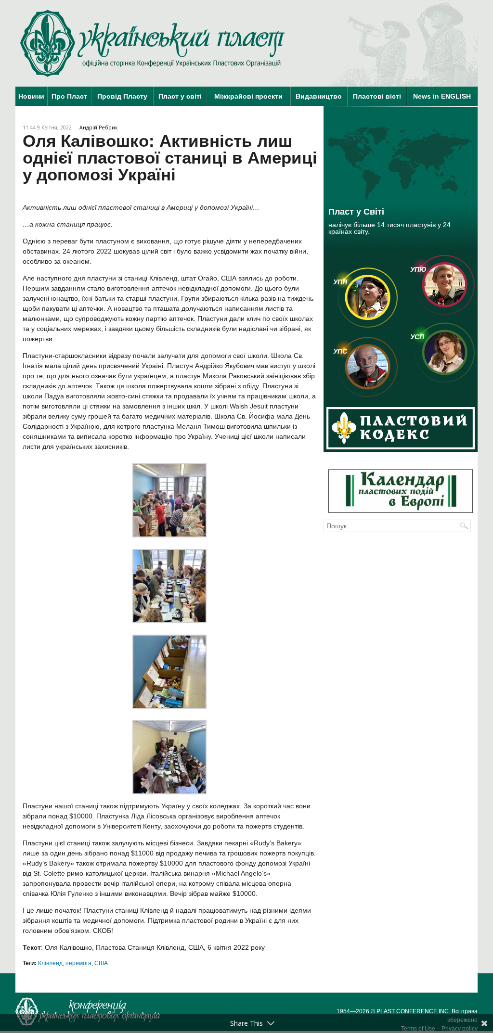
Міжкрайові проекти (248, 96)
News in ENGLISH (442, 96)
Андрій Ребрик (98, 127)
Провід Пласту (122, 96)
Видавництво (319, 96)
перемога (78, 963)
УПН (340, 282)
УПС (340, 351)
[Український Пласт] (152, 43)
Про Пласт (69, 96)
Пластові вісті (377, 96)
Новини (31, 96)
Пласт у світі (180, 96)
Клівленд (50, 963)
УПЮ (418, 269)
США (101, 963)
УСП (417, 337)
